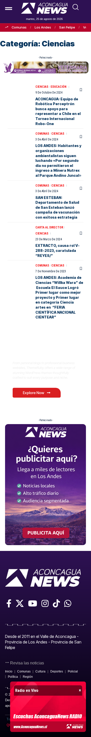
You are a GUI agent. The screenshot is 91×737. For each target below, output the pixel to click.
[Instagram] (45, 603)
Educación (58, 87)
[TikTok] (56, 603)
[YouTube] (32, 603)
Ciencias (41, 87)
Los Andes (43, 27)
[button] (76, 7)
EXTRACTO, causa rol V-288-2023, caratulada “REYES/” (57, 250)
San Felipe (67, 27)
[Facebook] (9, 603)
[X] (19, 603)
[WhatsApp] (68, 603)
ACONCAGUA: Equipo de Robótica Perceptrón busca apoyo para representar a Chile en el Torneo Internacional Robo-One (58, 111)
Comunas (19, 27)
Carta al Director (49, 227)
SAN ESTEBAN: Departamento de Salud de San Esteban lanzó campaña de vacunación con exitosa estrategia (57, 207)
